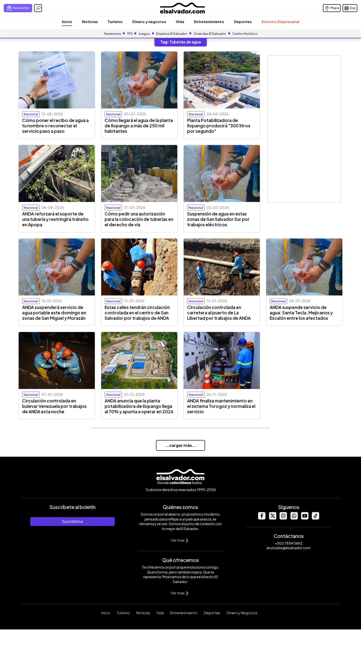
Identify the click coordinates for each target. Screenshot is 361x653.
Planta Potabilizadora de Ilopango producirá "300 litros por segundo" (218, 126)
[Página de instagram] (283, 518)
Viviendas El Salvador (210, 34)
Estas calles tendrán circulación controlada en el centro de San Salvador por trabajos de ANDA (137, 313)
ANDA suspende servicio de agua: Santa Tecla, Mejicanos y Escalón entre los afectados (301, 313)
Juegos (144, 34)
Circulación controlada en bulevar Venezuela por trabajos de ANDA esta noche (54, 406)
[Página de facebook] (261, 518)
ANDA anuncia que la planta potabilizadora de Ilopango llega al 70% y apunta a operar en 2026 (139, 406)
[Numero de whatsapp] (294, 518)
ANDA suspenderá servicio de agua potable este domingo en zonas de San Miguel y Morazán (54, 313)
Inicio (67, 21)
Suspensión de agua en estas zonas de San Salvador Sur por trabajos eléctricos (218, 219)
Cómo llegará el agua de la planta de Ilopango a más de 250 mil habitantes (139, 126)
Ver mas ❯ (180, 540)
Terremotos (112, 34)
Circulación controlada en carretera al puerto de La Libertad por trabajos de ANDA (219, 313)
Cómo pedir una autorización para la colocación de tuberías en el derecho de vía (139, 219)
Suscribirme (72, 521)
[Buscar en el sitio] (38, 8)
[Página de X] (272, 518)
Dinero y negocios (149, 21)
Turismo (115, 21)
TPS (130, 34)
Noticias (90, 21)
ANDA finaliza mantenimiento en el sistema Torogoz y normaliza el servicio (221, 406)
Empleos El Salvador (171, 34)
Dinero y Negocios (242, 613)
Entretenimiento (209, 21)
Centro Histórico (245, 34)
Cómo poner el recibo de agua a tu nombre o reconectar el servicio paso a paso (55, 126)
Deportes (243, 21)
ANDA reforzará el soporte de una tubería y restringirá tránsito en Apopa (55, 219)
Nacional (31, 114)
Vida (180, 21)
